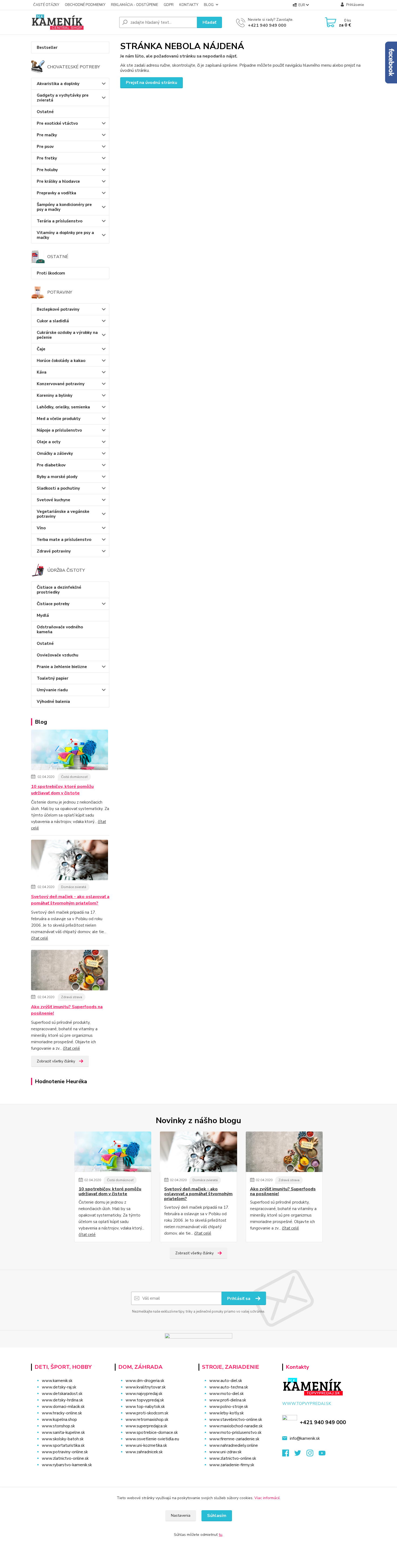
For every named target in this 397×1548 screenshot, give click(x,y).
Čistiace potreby (53, 604)
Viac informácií (267, 1497)
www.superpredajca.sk (146, 1426)
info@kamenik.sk (305, 1438)
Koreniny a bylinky (54, 395)
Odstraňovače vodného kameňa (60, 629)
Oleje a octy (48, 442)
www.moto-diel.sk (226, 1393)
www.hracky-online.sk (62, 1413)
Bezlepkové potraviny (58, 309)
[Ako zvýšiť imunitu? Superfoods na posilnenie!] (69, 971)
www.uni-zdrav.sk (225, 1452)
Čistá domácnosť (74, 777)
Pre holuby (47, 169)
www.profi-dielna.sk (227, 1400)
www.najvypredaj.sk (144, 1393)
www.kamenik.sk (57, 1380)
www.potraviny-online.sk (65, 1452)
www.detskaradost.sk (62, 1393)
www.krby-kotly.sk (226, 1413)
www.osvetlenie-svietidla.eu (152, 1439)
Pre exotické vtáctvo (57, 123)
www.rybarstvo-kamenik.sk (67, 1465)
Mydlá (43, 615)
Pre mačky (47, 135)
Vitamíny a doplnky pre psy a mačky (65, 235)
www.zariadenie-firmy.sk (231, 1465)
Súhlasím (216, 1516)
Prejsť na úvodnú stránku (151, 83)
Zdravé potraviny (54, 551)
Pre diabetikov (51, 465)
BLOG (209, 4)
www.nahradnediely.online (233, 1445)
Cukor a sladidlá (53, 321)
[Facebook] (288, 1454)
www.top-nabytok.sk (145, 1406)
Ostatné (45, 111)
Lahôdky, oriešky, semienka (63, 407)
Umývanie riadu (52, 690)
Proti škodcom (51, 273)
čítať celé (39, 938)
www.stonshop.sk (58, 1426)
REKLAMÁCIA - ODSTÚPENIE (134, 4)
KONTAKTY (188, 4)
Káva (41, 372)
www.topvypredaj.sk (145, 1400)
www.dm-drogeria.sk (145, 1380)
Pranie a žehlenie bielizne (62, 666)
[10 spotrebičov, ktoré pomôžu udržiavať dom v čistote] (69, 751)
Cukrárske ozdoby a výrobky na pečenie (67, 335)
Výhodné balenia (53, 701)
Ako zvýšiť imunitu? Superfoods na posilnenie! (67, 1010)
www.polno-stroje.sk (228, 1406)
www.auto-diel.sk (225, 1380)
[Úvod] (73, 22)
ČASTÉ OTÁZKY (46, 4)
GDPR (169, 4)
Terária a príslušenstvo (59, 221)
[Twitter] (300, 1454)
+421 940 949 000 (267, 25)
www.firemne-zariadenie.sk (234, 1439)
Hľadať (209, 22)
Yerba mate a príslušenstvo (64, 539)
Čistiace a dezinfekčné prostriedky (59, 590)
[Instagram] (313, 1454)
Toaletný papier (52, 678)
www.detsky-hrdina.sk (62, 1400)
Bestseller (47, 47)
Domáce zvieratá (73, 887)
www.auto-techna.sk (228, 1387)
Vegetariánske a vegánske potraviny (63, 514)
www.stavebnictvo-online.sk (235, 1419)
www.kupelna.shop (59, 1419)
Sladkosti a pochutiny (58, 488)
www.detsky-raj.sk (59, 1387)
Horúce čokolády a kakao (61, 360)
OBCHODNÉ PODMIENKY (85, 4)
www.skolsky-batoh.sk (62, 1439)
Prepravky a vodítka (56, 193)
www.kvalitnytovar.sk (146, 1387)
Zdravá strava (71, 997)
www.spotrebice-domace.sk (152, 1432)
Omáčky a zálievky (55, 453)
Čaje (41, 349)
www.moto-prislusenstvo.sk (235, 1432)
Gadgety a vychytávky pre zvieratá (63, 98)
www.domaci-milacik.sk (63, 1406)
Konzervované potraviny (61, 384)
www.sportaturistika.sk (63, 1445)
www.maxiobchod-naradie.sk (236, 1426)
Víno (41, 528)
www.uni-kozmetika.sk (146, 1445)
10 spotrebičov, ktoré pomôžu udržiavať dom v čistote (62, 790)
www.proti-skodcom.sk (147, 1413)
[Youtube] (325, 1454)
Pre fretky (47, 158)
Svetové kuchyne (53, 500)
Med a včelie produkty (58, 418)
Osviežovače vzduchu (57, 655)
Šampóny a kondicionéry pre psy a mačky (64, 207)
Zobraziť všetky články (56, 1061)
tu (220, 1534)
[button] (153, 1462)
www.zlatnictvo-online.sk (65, 1458)
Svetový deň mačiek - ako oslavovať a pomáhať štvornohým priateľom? (70, 900)
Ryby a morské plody (57, 476)
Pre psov (45, 146)
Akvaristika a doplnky (58, 83)
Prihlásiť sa (239, 1299)
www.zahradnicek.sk (144, 1452)
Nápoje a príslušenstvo (59, 430)
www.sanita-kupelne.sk (63, 1432)
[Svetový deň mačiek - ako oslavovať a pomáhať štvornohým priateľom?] (69, 861)
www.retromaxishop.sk (147, 1419)
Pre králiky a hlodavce (58, 181)
